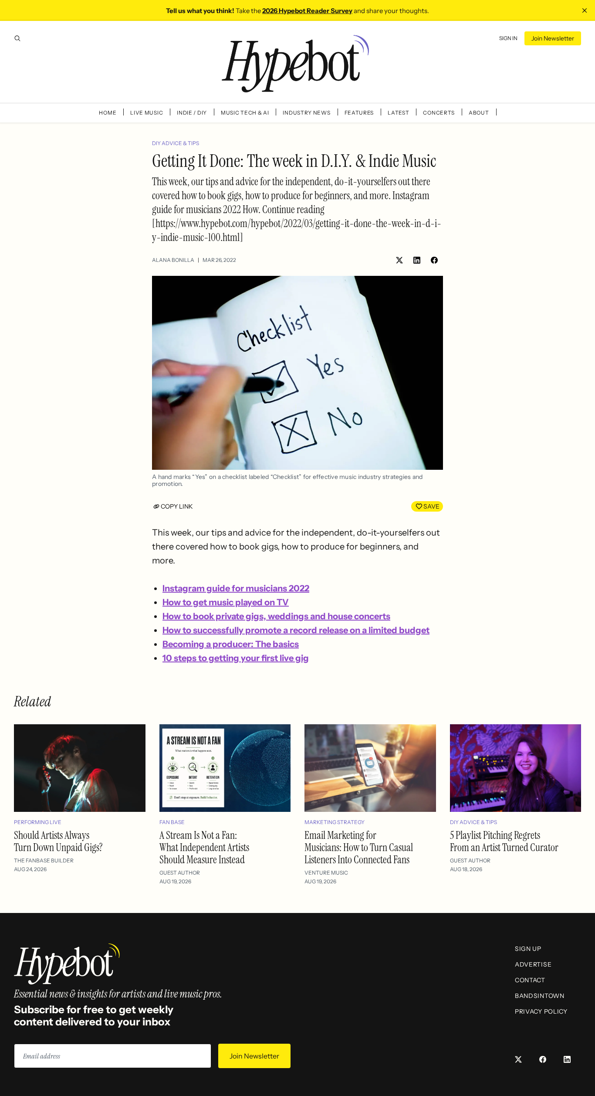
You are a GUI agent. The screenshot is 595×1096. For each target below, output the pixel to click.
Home (107, 112)
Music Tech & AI (245, 112)
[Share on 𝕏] (399, 260)
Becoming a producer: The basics (230, 644)
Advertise (533, 964)
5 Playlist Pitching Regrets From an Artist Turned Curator (504, 841)
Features (359, 112)
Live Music (146, 112)
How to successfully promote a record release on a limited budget (295, 630)
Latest (398, 112)
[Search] (17, 38)
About (479, 112)
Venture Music (326, 872)
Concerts (439, 112)
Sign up (528, 949)
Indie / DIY (192, 112)
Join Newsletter (552, 38)
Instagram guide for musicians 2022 (235, 588)
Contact (530, 980)
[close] (585, 10)
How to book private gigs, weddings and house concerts (276, 616)
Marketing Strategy (334, 822)
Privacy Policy (541, 1011)
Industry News (306, 112)
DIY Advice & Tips (175, 143)
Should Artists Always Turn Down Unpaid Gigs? (58, 841)
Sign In (508, 38)
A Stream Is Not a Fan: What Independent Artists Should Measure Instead (204, 847)
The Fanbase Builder (44, 860)
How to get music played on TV (225, 602)
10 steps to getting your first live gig (235, 658)
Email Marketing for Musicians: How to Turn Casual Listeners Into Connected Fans (358, 847)
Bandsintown (540, 996)
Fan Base (172, 822)
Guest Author (179, 872)
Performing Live (37, 822)
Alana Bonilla (173, 260)
